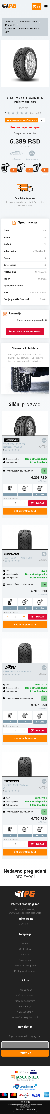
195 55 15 (10, 25)
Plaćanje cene (25, 990)
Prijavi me (25, 1053)
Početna (9, 21)
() (38, 6)
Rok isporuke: (12, 462)
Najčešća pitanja (25, 1012)
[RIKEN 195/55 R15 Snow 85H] (25, 650)
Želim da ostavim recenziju (25, 331)
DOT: (8, 571)
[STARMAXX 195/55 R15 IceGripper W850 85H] (25, 423)
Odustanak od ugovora (25, 965)
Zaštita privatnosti (25, 995)
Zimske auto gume (28, 21)
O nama (25, 943)
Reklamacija (25, 1006)
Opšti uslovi (25, 949)
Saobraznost (25, 960)
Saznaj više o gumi (25, 511)
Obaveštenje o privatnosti (25, 1017)
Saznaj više (30, 1109)
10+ (44, 584)
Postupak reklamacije (25, 971)
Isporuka (25, 954)
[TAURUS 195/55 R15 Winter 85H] (25, 764)
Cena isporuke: (12, 459)
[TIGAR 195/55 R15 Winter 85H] (25, 537)
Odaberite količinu (10, 498)
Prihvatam (19, 1109)
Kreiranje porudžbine (25, 1001)
